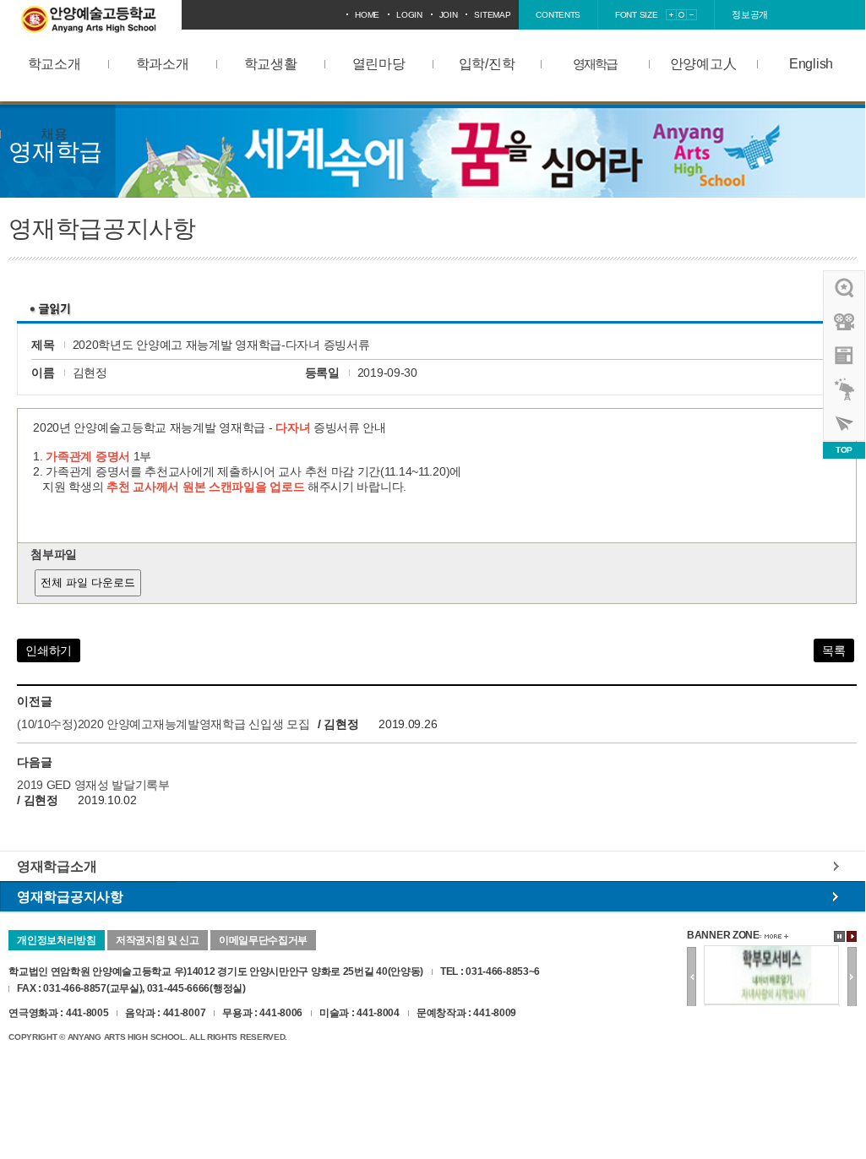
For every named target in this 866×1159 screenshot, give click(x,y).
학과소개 (162, 64)
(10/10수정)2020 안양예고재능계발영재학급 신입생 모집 (163, 724)
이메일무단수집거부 (263, 940)
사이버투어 (845, 423)
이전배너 (691, 977)
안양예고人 (703, 64)
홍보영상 (845, 322)
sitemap (492, 14)
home (367, 14)
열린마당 (379, 64)
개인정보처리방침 (56, 940)
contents (558, 14)
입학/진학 (487, 64)
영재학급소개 (56, 865)
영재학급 (595, 64)
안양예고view (845, 356)
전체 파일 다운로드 (88, 582)
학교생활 (270, 64)
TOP (844, 449)
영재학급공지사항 (70, 896)
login (409, 14)
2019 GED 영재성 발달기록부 (93, 785)
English (811, 64)
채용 (54, 134)
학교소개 (54, 64)
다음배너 (852, 977)
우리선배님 (845, 288)
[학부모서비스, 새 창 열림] (771, 952)
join (448, 14)
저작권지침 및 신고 (157, 940)
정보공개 (750, 14)
